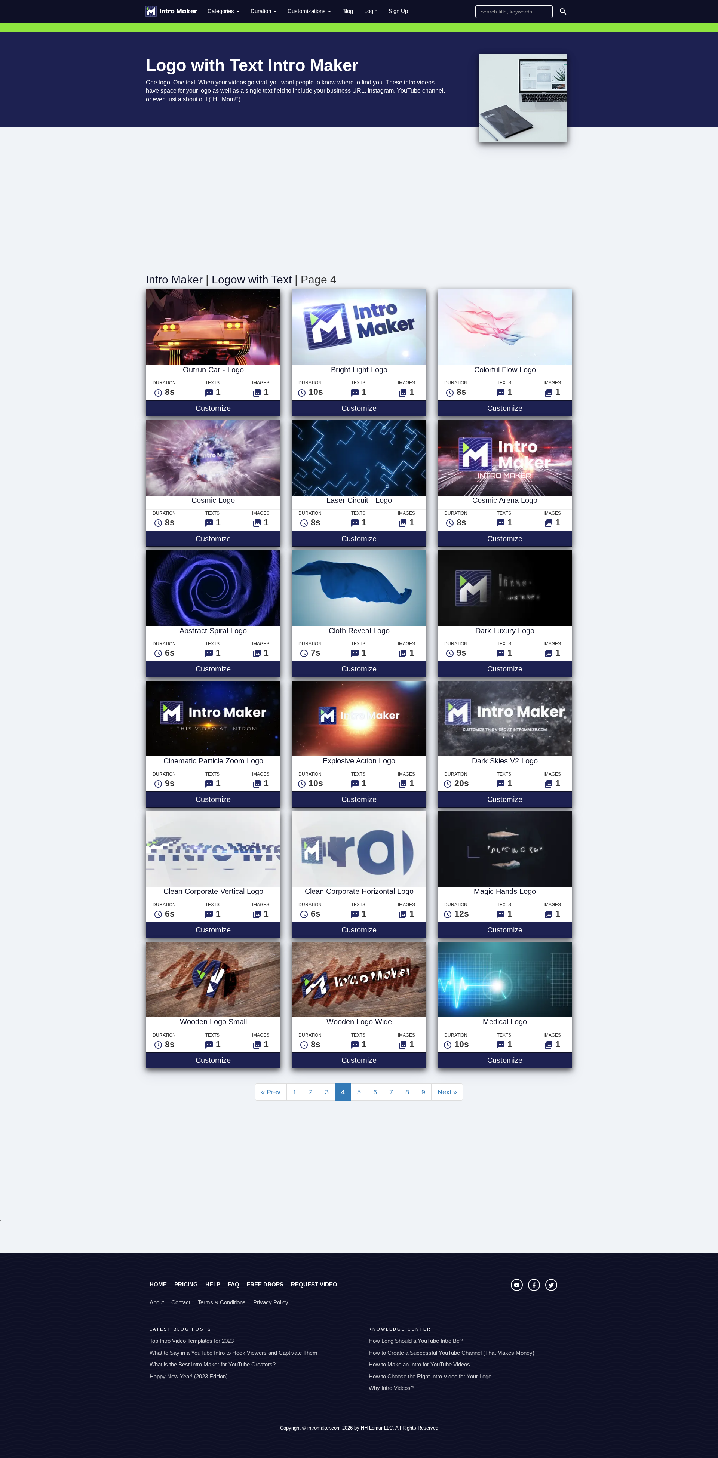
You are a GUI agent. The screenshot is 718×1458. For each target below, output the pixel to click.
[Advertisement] (359, 209)
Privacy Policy (270, 1302)
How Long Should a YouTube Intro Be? (416, 1341)
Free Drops (265, 1284)
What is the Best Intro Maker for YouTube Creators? (213, 1364)
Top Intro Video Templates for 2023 (192, 1341)
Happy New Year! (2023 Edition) (189, 1376)
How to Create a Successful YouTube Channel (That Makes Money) (451, 1353)
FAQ (233, 1284)
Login (370, 11)
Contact (180, 1302)
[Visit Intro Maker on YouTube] (517, 1289)
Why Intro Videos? (391, 1388)
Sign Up (398, 11)
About (157, 1302)
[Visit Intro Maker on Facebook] (534, 1289)
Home (158, 1284)
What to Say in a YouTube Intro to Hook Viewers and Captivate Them (233, 1353)
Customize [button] (238, 408)
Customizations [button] (307, 11)
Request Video (314, 1284)
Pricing (186, 1284)
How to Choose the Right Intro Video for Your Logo (430, 1376)
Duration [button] (262, 11)
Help (212, 1284)
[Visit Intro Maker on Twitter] (551, 1289)
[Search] (563, 11)
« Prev (270, 1092)
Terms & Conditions (222, 1302)
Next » (447, 1092)
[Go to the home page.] (171, 11)
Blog (347, 11)
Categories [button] (222, 11)
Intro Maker (174, 279)
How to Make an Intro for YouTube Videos (419, 1364)
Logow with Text (252, 279)
